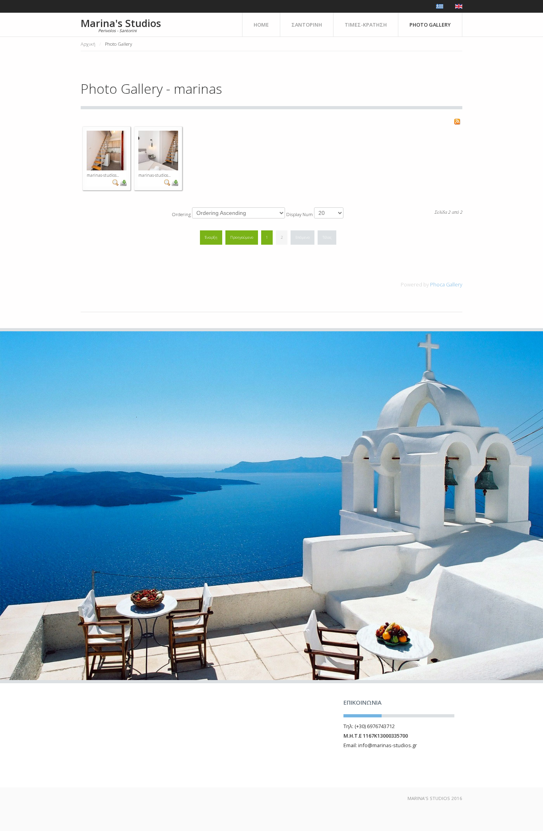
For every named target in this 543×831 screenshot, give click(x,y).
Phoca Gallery (446, 284)
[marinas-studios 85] (106, 149)
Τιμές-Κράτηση (366, 24)
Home (261, 24)
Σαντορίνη (306, 24)
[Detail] (115, 182)
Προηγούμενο (241, 237)
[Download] (123, 182)
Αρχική (88, 44)
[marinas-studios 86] (158, 149)
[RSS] (457, 120)
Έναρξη (211, 237)
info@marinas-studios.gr (387, 745)
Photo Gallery (430, 24)
